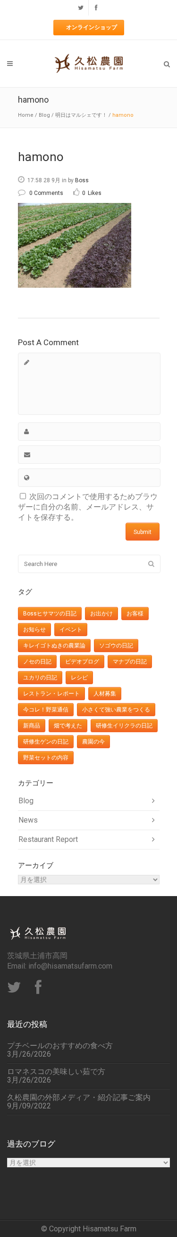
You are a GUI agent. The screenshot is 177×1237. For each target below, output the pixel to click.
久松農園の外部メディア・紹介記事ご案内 (79, 1097)
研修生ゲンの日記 (45, 741)
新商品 (31, 725)
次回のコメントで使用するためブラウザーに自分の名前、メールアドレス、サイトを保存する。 (88, 507)
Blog (44, 115)
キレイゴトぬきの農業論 (54, 645)
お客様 (134, 613)
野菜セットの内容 (45, 757)
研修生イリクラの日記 (124, 725)
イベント (70, 629)
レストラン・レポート (51, 693)
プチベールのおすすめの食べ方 (60, 1046)
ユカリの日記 (40, 677)
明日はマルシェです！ (81, 115)
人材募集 (104, 693)
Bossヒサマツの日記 (49, 613)
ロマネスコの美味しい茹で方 (56, 1071)
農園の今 (93, 741)
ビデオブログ (82, 661)
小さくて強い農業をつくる (116, 709)
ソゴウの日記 (116, 645)
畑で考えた (68, 725)
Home (26, 115)
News (28, 820)
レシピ (79, 677)
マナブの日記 (130, 661)
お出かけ (101, 613)
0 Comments (46, 193)
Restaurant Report (48, 839)
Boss (82, 180)
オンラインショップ (91, 27)
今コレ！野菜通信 (45, 709)
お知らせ (34, 629)
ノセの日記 (37, 661)
